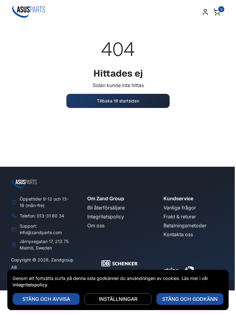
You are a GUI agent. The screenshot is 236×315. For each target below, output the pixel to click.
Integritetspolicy (105, 216)
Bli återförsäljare (106, 208)
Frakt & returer (179, 216)
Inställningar (118, 299)
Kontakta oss (178, 234)
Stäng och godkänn (190, 299)
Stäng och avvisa (46, 299)
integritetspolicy (30, 284)
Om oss (95, 225)
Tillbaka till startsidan (118, 100)
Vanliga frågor (179, 208)
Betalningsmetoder (184, 225)
